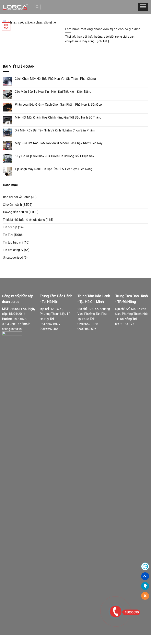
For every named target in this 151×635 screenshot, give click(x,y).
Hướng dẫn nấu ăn (15, 212)
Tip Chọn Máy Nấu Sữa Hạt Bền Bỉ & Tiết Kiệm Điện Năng (53, 169)
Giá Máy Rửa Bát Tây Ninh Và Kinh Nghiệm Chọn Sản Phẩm (55, 130)
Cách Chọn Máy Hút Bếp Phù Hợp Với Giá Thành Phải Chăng (55, 79)
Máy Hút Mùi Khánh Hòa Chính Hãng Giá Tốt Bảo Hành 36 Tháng (58, 117)
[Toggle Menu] (143, 7)
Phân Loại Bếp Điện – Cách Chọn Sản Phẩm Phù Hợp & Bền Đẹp (58, 104)
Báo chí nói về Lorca (16, 197)
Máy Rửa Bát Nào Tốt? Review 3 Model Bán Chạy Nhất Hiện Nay (58, 143)
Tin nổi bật (10, 227)
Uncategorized (13, 257)
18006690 (132, 612)
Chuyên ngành (12, 205)
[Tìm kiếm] (37, 7)
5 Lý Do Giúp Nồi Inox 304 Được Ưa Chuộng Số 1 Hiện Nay (54, 156)
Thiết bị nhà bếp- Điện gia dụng (24, 220)
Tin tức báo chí (13, 242)
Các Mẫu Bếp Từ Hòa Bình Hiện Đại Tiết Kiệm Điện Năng (53, 91)
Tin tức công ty (13, 250)
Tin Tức (8, 235)
